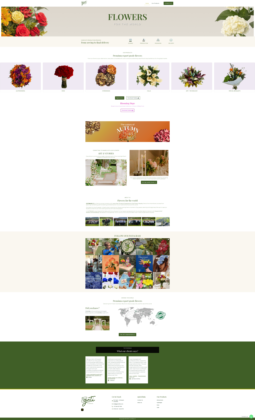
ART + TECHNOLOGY (191, 91)
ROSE (63, 91)
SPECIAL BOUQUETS (234, 91)
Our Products (155, 3)
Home (147, 3)
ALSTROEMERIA (20, 91)
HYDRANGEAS (106, 91)
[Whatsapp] (251, 416)
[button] (93, 246)
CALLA (149, 91)
